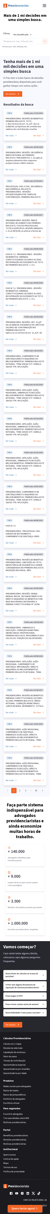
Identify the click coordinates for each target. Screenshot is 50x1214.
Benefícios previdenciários (15, 1135)
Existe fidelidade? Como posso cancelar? (23, 1012)
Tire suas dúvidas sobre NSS (16, 1118)
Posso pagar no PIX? (14, 996)
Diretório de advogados (14, 1099)
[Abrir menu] (44, 5)
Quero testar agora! (23, 1209)
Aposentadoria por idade (15, 1073)
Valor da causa (10, 1056)
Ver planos (11, 94)
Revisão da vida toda (12, 1048)
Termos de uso (10, 1167)
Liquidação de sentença (14, 1052)
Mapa (5, 1163)
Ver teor (37, 135)
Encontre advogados (13, 1114)
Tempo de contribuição (14, 1060)
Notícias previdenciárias (14, 1122)
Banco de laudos (11, 1090)
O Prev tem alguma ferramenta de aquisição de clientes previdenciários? (22, 986)
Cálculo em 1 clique (12, 1044)
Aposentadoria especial (14, 1065)
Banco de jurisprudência (14, 1094)
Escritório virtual (11, 1103)
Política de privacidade (14, 1171)
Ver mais (10, 135)
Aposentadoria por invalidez (16, 1069)
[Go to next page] (41, 790)
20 (36, 790)
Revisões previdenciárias (14, 1139)
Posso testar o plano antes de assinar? (22, 1004)
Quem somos (9, 1155)
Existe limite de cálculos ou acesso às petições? (22, 975)
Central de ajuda (11, 1159)
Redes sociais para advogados (17, 1086)
